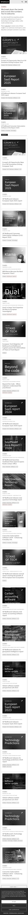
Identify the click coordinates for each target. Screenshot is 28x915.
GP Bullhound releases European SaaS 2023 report (12, 723)
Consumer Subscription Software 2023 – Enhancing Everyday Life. (12, 874)
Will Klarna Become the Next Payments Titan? (12, 272)
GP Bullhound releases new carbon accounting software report (12, 613)
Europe (3, 65)
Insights (3, 56)
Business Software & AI (14, 65)
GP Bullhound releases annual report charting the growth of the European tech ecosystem (13, 576)
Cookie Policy (6, 913)
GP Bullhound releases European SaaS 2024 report (12, 425)
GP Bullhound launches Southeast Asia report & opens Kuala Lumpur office (13, 462)
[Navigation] (26, 2)
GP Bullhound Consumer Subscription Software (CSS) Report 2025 (13, 127)
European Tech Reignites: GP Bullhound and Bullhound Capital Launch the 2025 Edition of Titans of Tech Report (13, 347)
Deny (14, 905)
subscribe (7, 26)
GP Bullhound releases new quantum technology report (12, 499)
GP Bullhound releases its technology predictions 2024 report (12, 760)
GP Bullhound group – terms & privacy (16, 913)
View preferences (14, 909)
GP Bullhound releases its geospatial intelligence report (12, 650)
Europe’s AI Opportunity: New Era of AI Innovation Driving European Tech (13, 61)
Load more (13, 886)
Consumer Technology (11, 130)
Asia (4, 466)
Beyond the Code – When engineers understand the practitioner (11, 386)
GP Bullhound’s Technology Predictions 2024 (12, 835)
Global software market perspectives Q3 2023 (10, 799)
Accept (14, 901)
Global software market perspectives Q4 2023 (10, 687)
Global (3, 130)
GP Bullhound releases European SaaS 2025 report (13, 94)
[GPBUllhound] (5, 2)
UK (6, 65)
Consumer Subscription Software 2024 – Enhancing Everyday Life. (12, 538)
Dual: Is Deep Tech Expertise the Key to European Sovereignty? (12, 309)
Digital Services (7, 766)
